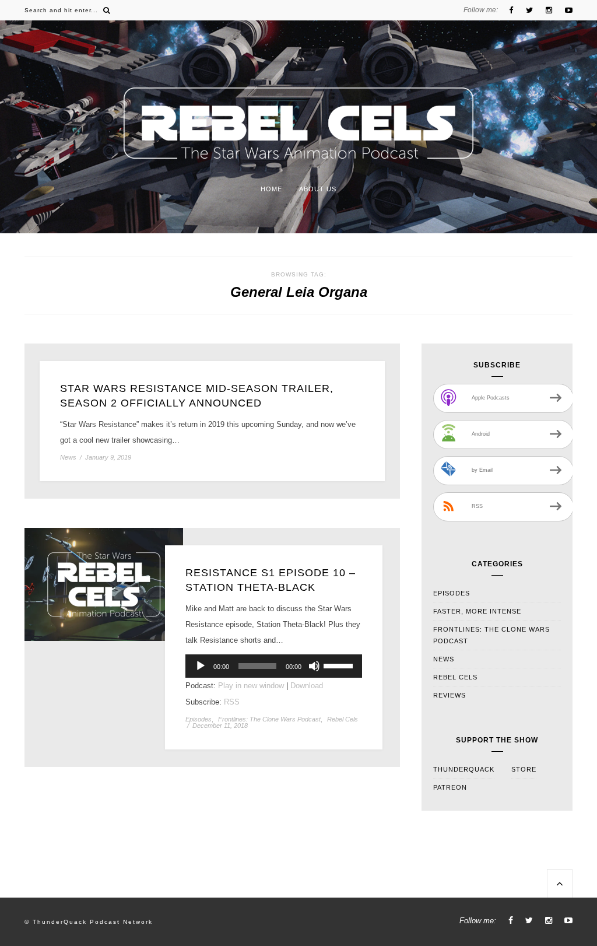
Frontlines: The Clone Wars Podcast (269, 719)
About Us (317, 188)
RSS (232, 702)
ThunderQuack (463, 769)
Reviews (449, 695)
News (68, 457)
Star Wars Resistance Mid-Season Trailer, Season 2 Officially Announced (196, 396)
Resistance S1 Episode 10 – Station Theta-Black (270, 580)
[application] (273, 666)
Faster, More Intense (477, 611)
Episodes (198, 719)
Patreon (450, 787)
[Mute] (314, 666)
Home (271, 188)
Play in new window (251, 685)
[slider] (340, 664)
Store (523, 769)
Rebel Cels (342, 719)
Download (306, 685)
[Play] (200, 666)
